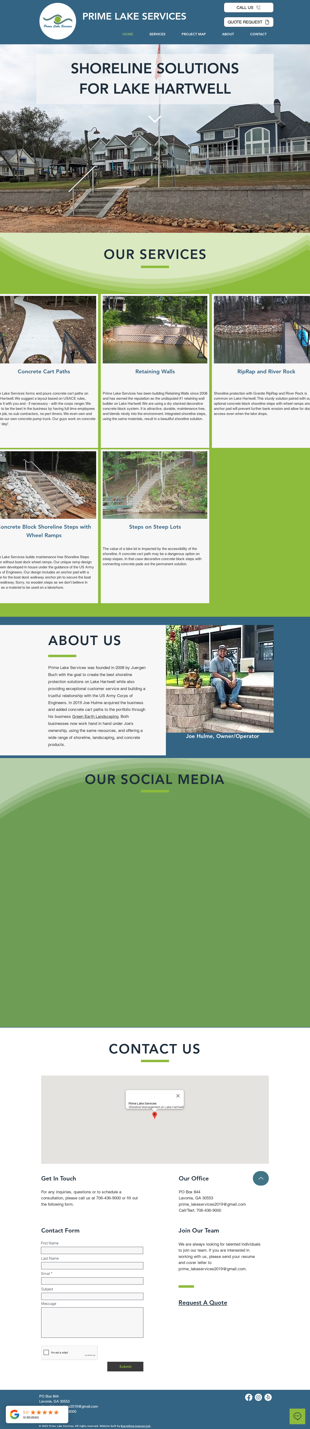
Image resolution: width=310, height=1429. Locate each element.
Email (45, 1119)
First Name (49, 1088)
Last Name (50, 1103)
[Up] (261, 1023)
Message (48, 1149)
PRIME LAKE (112, 16)
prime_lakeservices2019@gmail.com (212, 1049)
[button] (155, 329)
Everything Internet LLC (135, 1271)
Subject (47, 1134)
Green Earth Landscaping (95, 716)
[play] (84, 359)
